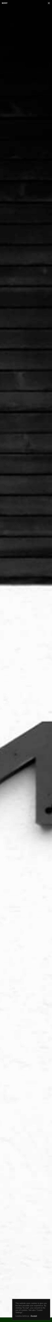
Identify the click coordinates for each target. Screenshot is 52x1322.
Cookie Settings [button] (22, 1316)
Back (49, 4)
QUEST (4, 3)
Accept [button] (34, 1316)
